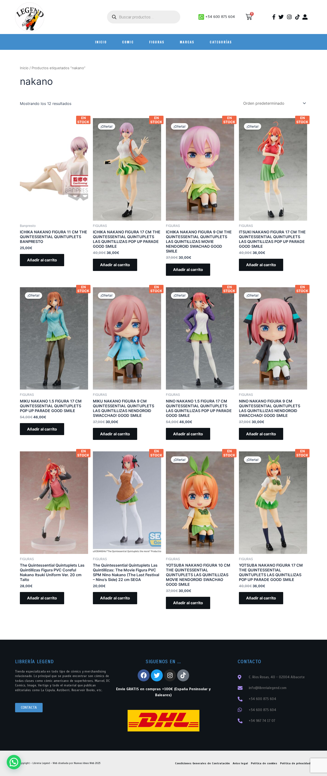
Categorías (221, 42)
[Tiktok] (183, 675)
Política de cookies (264, 763)
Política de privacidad (295, 763)
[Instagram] (170, 675)
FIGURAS (156, 42)
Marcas (187, 42)
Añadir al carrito (42, 260)
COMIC (128, 42)
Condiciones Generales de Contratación (202, 763)
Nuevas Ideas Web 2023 (87, 763)
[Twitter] (157, 675)
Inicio (24, 68)
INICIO (101, 42)
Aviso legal (240, 763)
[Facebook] (144, 675)
